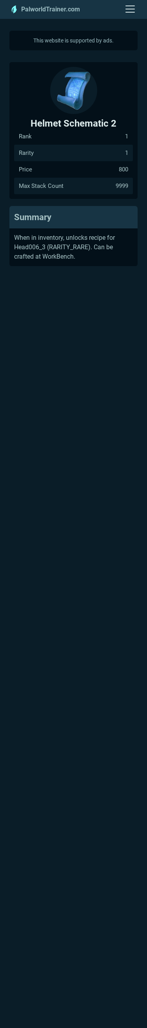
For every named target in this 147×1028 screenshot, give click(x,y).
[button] (130, 9)
